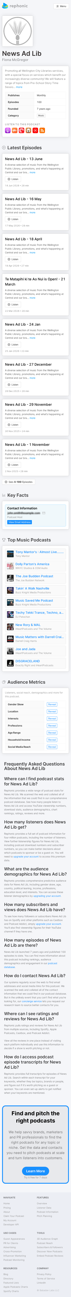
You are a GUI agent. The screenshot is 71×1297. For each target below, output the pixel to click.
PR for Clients (10, 1243)
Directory (8, 1278)
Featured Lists (11, 1282)
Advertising (9, 1247)
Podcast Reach (45, 1243)
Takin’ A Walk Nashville (32, 588)
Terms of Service (46, 1278)
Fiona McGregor (15, 60)
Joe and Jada (25, 649)
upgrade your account (26, 856)
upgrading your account (47, 895)
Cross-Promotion (12, 1251)
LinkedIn (41, 1282)
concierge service (32, 1001)
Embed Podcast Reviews (50, 1255)
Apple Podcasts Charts (15, 1286)
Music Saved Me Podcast (34, 600)
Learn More (35, 1171)
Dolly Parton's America (32, 564)
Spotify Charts (11, 1291)
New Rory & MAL (28, 625)
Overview (42, 1203)
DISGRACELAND (28, 661)
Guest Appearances (14, 1238)
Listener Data (44, 1207)
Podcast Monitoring (13, 1259)
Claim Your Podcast (13, 1216)
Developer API (11, 1224)
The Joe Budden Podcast (34, 576)
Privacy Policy (44, 1274)
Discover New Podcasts (49, 1251)
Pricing (7, 1207)
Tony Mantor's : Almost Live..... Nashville (40, 552)
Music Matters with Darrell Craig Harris (40, 637)
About (6, 1211)
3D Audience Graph (47, 1238)
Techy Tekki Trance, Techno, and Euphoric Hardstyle (40, 612)
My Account (9, 1220)
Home (6, 1203)
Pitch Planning (44, 1216)
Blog (5, 1274)
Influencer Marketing (14, 1255)
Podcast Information (47, 1211)
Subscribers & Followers (50, 1247)
